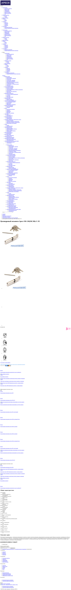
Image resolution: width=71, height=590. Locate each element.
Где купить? (4, 26)
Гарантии (4, 559)
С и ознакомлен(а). (17, 549)
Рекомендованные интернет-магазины (11, 28)
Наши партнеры (5, 17)
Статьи (6, 39)
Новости (6, 22)
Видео (6, 20)
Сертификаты (7, 11)
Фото (5, 19)
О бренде (4, 21)
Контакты (6, 25)
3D (5, 14)
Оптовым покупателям (6, 573)
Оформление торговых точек (7, 575)
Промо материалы (8, 13)
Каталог (3, 75)
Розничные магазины (8, 27)
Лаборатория (7, 10)
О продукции (4, 7)
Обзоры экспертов (5, 15)
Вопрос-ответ (7, 9)
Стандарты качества (8, 8)
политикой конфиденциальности (8, 549)
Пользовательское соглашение (7, 586)
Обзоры (3, 567)
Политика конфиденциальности (8, 587)
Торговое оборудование (6, 574)
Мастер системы (7, 12)
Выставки (6, 23)
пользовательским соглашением (20, 549)
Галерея (3, 18)
